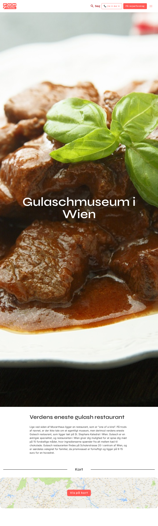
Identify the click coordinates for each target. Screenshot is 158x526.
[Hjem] (9, 6)
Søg (97, 6)
